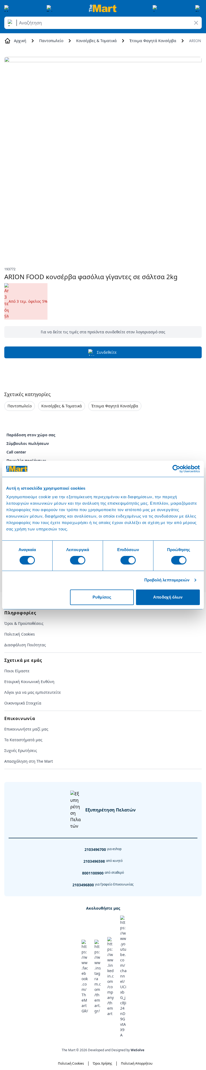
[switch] (77, 560)
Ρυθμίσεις (102, 597)
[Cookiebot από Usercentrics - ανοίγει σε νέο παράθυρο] (176, 469)
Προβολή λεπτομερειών (167, 580)
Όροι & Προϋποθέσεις (23, 623)
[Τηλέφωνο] (50, 8)
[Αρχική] (103, 8)
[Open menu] (7, 8)
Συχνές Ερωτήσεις (20, 750)
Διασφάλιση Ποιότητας (25, 644)
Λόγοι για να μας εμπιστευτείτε (32, 692)
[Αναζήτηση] (11, 23)
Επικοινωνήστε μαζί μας (26, 729)
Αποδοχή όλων (167, 597)
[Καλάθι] (198, 8)
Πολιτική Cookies (19, 634)
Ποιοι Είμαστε (17, 670)
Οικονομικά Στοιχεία (22, 703)
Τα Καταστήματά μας (23, 739)
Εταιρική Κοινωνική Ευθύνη (29, 681)
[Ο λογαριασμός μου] (156, 8)
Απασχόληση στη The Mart (28, 761)
